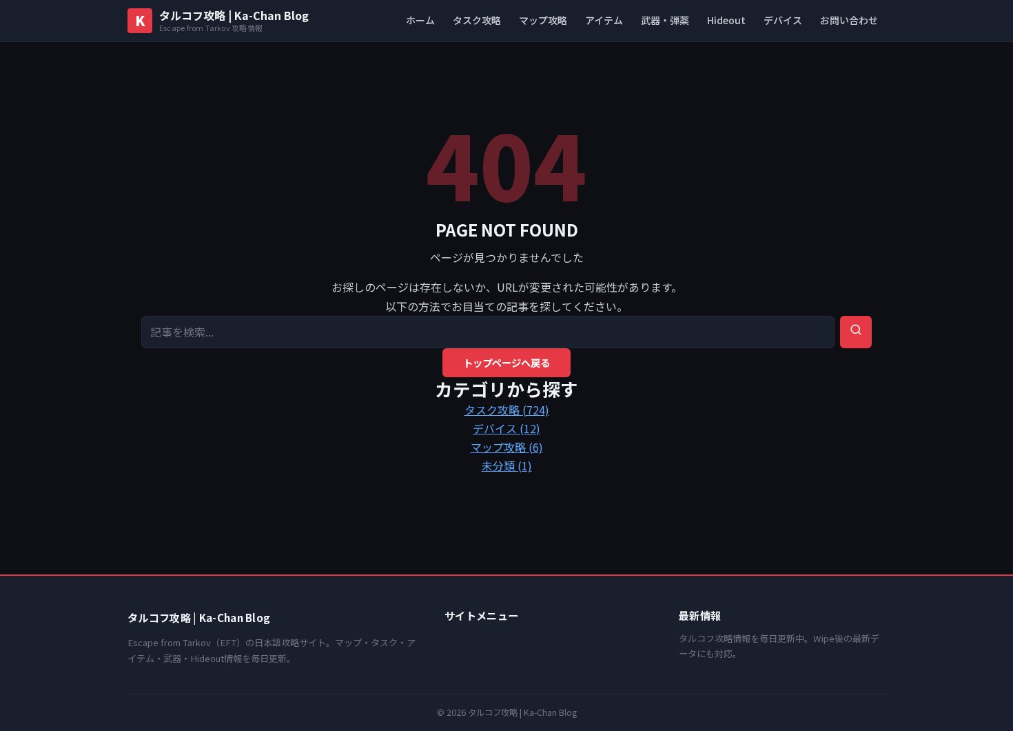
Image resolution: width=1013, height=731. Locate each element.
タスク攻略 (477, 20)
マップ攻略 (543, 20)
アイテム (604, 20)
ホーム (420, 20)
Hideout (726, 20)
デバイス (783, 20)
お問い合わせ (849, 20)
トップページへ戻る (506, 362)
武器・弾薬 (665, 20)
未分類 (507, 465)
